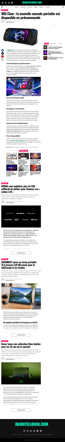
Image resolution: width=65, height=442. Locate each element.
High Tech (29, 7)
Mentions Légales (48, 434)
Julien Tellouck (9, 22)
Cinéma (36, 7)
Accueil (17, 7)
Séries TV (41, 7)
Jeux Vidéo (23, 7)
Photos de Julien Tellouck (35, 434)
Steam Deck (35, 147)
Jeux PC (27, 147)
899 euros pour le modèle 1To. (18, 140)
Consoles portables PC (19, 147)
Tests (13, 434)
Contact (48, 7)
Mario (26, 434)
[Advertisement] (53, 34)
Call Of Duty (20, 434)
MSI (31, 147)
